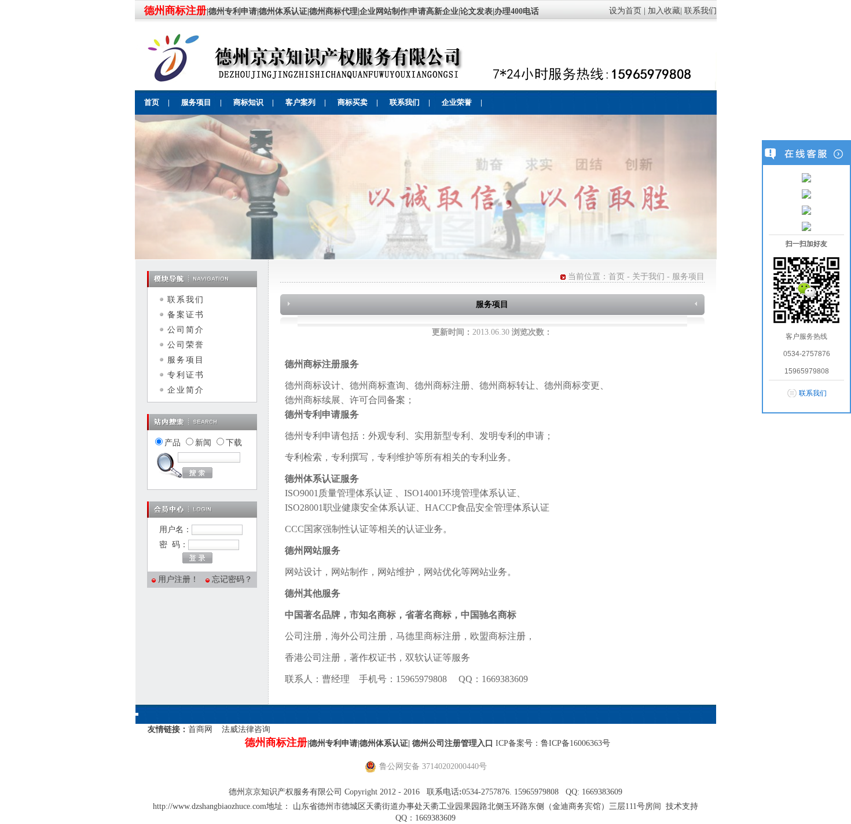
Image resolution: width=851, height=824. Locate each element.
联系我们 (700, 10)
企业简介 (185, 390)
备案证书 (185, 314)
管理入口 (478, 743)
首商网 (200, 729)
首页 (616, 276)
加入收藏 (664, 10)
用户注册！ (178, 579)
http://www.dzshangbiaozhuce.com (209, 806)
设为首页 (625, 10)
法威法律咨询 (246, 729)
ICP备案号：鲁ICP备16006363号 (553, 743)
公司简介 (185, 329)
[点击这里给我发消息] (806, 177)
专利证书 (185, 375)
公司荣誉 (185, 344)
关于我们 (648, 276)
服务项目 (185, 360)
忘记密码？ (232, 579)
